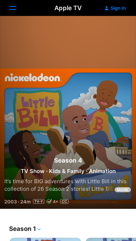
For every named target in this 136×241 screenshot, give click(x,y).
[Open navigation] (17, 8)
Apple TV (68, 8)
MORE (123, 189)
